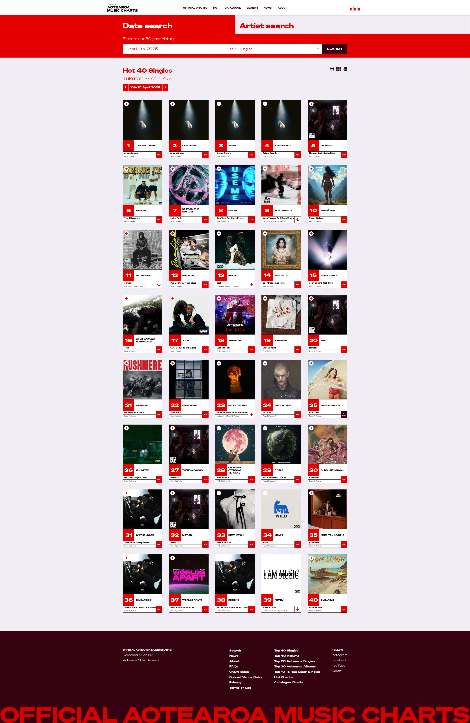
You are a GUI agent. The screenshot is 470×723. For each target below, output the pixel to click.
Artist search (266, 26)
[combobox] (272, 49)
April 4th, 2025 (143, 48)
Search (334, 49)
